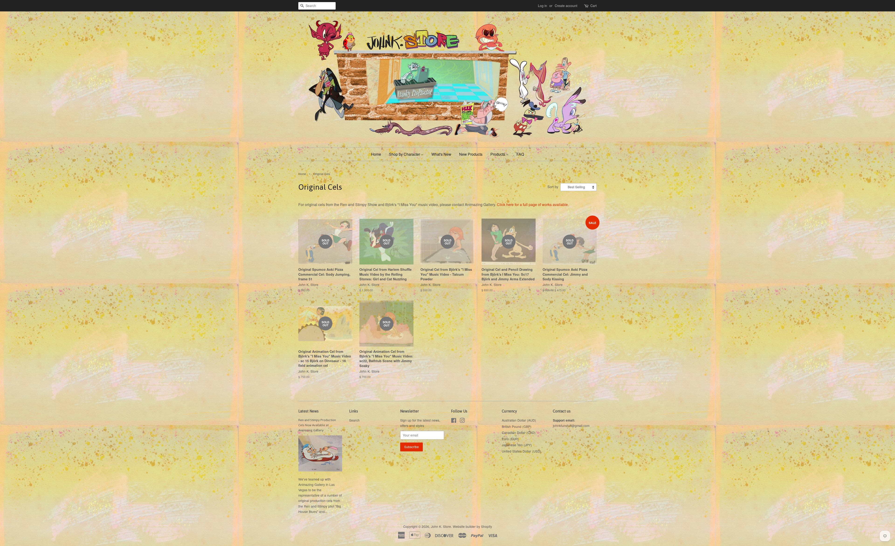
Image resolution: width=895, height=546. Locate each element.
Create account (566, 5)
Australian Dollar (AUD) (519, 420)
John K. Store (441, 526)
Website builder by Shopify (472, 526)
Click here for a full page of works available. (533, 204)
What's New (441, 154)
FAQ (520, 154)
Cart (593, 5)
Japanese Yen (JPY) (517, 445)
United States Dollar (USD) (521, 451)
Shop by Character (405, 154)
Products (498, 154)
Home (376, 154)
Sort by (552, 186)
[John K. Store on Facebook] (453, 421)
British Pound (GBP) (516, 426)
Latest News (308, 411)
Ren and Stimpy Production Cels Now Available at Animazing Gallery (317, 425)
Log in (542, 5)
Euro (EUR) (510, 438)
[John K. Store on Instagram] (462, 421)
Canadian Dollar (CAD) (519, 432)
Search (354, 420)
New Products (470, 154)
